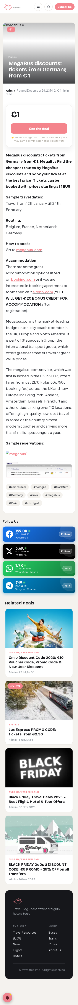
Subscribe (65, 6)
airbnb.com (42, 292)
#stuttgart (32, 503)
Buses (53, 932)
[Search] (48, 7)
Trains (53, 938)
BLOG (17, 938)
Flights (18, 950)
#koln (34, 495)
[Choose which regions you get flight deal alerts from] (7, 997)
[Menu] (38, 7)
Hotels (17, 956)
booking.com (23, 279)
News (17, 944)
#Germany (16, 495)
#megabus (52, 495)
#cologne (39, 487)
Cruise (53, 944)
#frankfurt (61, 487)
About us (55, 950)
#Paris (13, 503)
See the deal (39, 128)
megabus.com (29, 249)
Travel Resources (24, 932)
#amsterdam (17, 487)
